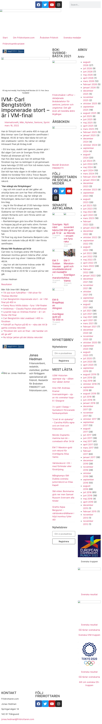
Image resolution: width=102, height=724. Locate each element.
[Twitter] (62, 191)
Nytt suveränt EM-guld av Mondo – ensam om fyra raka (69, 233)
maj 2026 (88, 74)
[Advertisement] (51, 13)
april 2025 (88, 125)
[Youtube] (69, 191)
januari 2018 (89, 403)
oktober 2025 (90, 103)
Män (22, 122)
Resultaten (6, 284)
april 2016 (88, 502)
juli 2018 (87, 396)
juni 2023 (88, 208)
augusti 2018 (89, 393)
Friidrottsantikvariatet (13, 43)
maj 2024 (88, 167)
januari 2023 (89, 227)
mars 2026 (88, 81)
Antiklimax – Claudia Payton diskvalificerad (25, 308)
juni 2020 (88, 361)
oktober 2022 (90, 237)
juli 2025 (87, 116)
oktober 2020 (90, 342)
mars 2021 (88, 323)
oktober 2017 (90, 419)
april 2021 (88, 320)
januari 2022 (89, 275)
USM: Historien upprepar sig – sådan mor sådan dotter (62, 378)
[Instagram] (55, 197)
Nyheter (29, 122)
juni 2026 (88, 71)
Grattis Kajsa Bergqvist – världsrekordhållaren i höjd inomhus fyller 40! (63, 513)
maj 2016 (87, 498)
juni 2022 (88, 256)
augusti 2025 (89, 113)
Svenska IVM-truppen (89, 635)
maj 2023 (88, 211)
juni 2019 (87, 377)
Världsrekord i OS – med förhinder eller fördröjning (62, 466)
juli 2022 (87, 253)
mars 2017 (88, 447)
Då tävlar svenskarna (89, 630)
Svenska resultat (89, 594)
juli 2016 (87, 492)
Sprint (47, 122)
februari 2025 (90, 132)
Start (5, 37)
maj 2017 (87, 441)
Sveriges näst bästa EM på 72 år (57, 228)
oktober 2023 (90, 189)
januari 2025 (89, 135)
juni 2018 (87, 400)
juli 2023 (87, 205)
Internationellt (11, 122)
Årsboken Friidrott (49, 37)
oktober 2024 (90, 145)
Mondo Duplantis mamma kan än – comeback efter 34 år (63, 438)
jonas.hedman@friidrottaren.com (17, 719)
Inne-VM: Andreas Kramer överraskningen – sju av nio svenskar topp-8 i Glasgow (63, 394)
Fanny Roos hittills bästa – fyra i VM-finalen (25, 305)
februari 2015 (90, 511)
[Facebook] (55, 191)
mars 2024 (88, 173)
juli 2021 (87, 310)
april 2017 (88, 444)
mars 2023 (88, 218)
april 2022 (88, 262)
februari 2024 (90, 176)
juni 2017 (87, 438)
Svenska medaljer (72, 37)
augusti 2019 (89, 374)
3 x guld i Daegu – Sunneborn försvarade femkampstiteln (63, 409)
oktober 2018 (90, 384)
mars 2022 (88, 266)
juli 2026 (87, 68)
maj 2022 (88, 259)
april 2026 (88, 78)
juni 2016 (87, 495)
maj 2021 (87, 317)
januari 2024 (89, 180)
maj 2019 (87, 380)
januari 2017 (89, 457)
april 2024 (88, 170)
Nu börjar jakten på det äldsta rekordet (23, 337)
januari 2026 (89, 87)
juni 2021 (87, 313)
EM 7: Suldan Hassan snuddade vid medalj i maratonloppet (60, 269)
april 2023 (88, 215)
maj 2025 (88, 122)
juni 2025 (88, 119)
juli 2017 (87, 435)
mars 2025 (88, 129)
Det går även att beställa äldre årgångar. (63, 104)
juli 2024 (87, 160)
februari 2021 (90, 326)
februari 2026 (90, 84)
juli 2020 (87, 358)
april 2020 (88, 364)
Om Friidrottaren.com (24, 37)
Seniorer (38, 122)
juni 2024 (88, 164)
